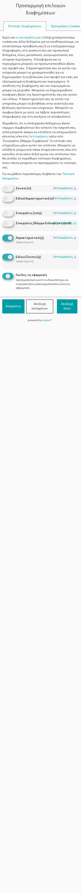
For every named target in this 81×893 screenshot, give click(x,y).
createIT (47, 320)
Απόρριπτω (13, 306)
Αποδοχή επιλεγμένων (40, 306)
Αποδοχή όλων (67, 306)
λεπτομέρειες (64, 188)
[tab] (24, 26)
